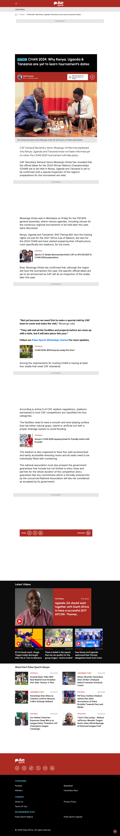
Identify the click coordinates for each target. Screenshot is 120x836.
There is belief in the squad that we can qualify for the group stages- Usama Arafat (58, 655)
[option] (29, 645)
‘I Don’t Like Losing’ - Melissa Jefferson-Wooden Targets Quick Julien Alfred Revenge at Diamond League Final (90, 721)
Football (21, 14)
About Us (19, 802)
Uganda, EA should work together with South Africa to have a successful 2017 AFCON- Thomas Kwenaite (72, 608)
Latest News (20, 9)
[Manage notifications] (115, 831)
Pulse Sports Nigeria (24, 817)
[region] (60, 645)
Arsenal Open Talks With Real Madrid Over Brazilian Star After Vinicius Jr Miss (42, 680)
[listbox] (60, 645)
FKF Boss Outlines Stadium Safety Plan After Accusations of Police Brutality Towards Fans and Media (90, 701)
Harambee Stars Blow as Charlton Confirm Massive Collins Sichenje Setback (42, 699)
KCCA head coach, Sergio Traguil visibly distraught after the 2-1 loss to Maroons (28, 655)
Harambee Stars (37, 692)
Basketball (68, 786)
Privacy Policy (70, 802)
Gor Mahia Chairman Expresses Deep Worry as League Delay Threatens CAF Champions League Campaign (44, 723)
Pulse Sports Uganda (73, 817)
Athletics (81, 714)
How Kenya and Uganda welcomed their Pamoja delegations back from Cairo (88, 655)
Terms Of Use (21, 806)
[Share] (92, 77)
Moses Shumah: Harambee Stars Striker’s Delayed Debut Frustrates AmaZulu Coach (90, 681)
